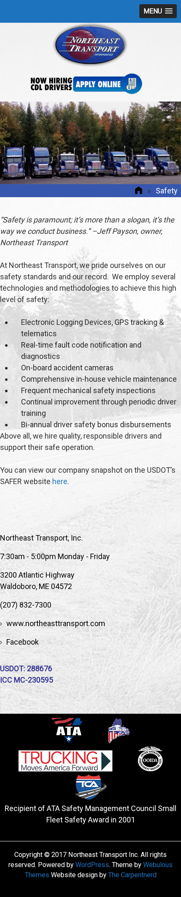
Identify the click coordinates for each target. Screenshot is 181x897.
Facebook (22, 641)
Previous (16, 142)
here (59, 481)
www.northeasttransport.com (55, 623)
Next (164, 142)
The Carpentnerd (132, 875)
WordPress (92, 865)
